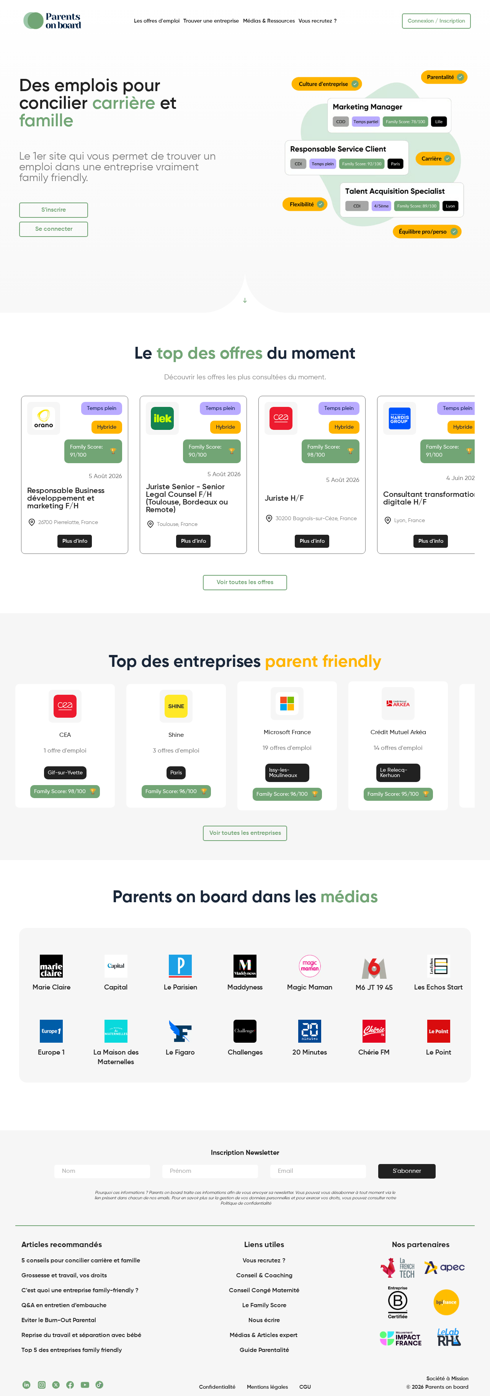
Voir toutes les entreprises (245, 833)
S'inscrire (53, 210)
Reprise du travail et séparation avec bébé (81, 1335)
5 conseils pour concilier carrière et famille (80, 1261)
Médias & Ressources (269, 21)
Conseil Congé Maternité (264, 1291)
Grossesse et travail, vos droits (64, 1276)
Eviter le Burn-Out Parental (58, 1321)
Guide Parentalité (264, 1350)
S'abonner (407, 1171)
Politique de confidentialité (245, 1203)
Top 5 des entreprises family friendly (71, 1350)
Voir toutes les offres (245, 583)
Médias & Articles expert (264, 1335)
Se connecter (53, 229)
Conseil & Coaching (264, 1276)
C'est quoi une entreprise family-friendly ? (80, 1291)
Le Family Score (264, 1306)
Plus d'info (74, 541)
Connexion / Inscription (436, 21)
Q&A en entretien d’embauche (63, 1306)
